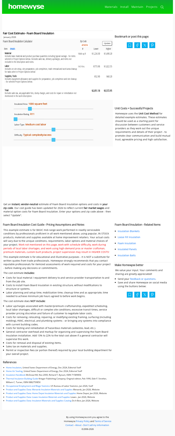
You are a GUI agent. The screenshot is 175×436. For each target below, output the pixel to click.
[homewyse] (23, 7)
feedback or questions (143, 278)
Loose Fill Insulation (129, 237)
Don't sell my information (96, 425)
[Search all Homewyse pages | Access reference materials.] (162, 7)
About (78, 425)
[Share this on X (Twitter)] (144, 45)
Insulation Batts (127, 255)
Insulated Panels (127, 249)
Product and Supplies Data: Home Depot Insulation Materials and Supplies (41, 393)
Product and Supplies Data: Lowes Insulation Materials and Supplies (38, 397)
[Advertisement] (87, 21)
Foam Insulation (127, 243)
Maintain (137, 7)
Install (124, 7)
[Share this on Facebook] (137, 45)
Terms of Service (103, 421)
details (12, 48)
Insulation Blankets (129, 231)
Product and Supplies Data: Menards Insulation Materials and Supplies (39, 389)
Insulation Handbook (15, 374)
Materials (111, 7)
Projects (151, 7)
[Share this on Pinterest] (152, 45)
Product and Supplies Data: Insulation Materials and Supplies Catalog (38, 400)
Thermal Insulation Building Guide (22, 378)
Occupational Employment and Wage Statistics (28, 386)
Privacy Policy (83, 421)
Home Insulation (14, 367)
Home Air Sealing (14, 371)
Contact (69, 425)
